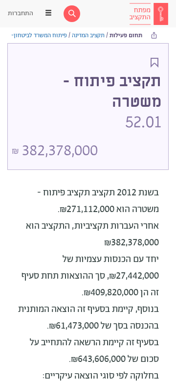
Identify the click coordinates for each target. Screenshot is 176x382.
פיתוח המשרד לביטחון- (39, 35)
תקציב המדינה (88, 35)
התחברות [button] (20, 13)
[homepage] (148, 13)
